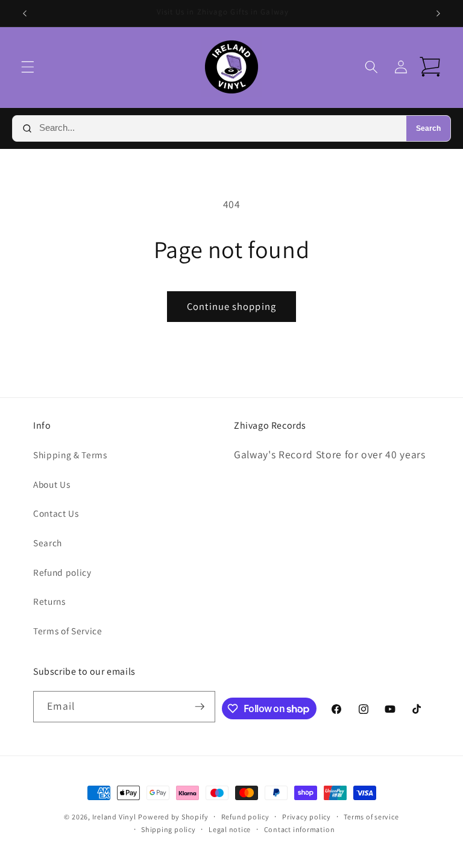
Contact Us (56, 513)
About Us (51, 484)
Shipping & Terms (70, 455)
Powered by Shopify (173, 816)
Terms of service (371, 816)
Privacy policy (306, 816)
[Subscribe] (199, 706)
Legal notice (230, 829)
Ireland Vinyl (114, 816)
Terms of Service (67, 631)
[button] (27, 66)
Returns (49, 601)
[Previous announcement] (24, 13)
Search (428, 128)
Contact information (299, 829)
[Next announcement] (438, 13)
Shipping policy (168, 829)
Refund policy (62, 572)
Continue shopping (231, 306)
